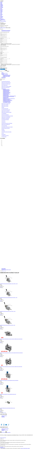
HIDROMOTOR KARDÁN (6, 99)
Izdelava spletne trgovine (3, 437)
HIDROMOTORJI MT (6, 94)
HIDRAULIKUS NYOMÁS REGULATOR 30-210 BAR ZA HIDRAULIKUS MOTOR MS (11, 366)
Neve (5, 412)
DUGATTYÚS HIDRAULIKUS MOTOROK (8, 96)
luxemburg (1, 17)
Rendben (22, 448)
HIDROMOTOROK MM (6, 89)
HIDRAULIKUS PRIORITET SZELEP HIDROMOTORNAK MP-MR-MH (9, 380)
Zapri (1, 80)
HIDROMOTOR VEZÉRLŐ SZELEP (7, 100)
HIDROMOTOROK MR (6, 91)
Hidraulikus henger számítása (6, 76)
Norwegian (1, 7)
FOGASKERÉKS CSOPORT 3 (7, 102)
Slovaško (1, 6)
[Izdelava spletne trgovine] (1, 438)
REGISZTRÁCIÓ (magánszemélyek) (6, 30)
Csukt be (7, 27)
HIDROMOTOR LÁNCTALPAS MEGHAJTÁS (9, 98)
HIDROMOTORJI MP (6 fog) (6, 92)
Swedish (1, 11)
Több (1, 314)
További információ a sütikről (26, 448)
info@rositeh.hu (8, 432)
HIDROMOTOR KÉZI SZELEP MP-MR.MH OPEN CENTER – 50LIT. (8, 297)
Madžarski (1, 4)
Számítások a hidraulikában (5, 74)
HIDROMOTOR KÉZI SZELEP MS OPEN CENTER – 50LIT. (7, 325)
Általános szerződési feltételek (5, 428)
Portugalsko (1, 9)
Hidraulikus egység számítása (6, 75)
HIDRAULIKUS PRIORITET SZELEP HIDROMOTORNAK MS (8, 394)
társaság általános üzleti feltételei (8, 43)
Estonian (1, 12)
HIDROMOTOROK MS (6, 93)
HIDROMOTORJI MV (6, 95)
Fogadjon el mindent (2, 447)
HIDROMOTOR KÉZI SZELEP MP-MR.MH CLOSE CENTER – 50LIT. (9, 283)
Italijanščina (1, 5)
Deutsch (1, 2)
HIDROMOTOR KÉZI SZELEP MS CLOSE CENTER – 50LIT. (7, 311)
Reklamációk (3, 429)
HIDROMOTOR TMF (5, 97)
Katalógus (3, 430)
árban (3, 412)
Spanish (1, 10)
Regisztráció (4, 65)
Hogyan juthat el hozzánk (5, 73)
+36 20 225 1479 (3, 432)
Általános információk (4, 415)
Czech (1, 15)
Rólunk (2, 72)
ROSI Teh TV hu (4, 77)
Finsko (1, 8)
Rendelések (3, 416)
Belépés (9, 27)
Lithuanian (1, 14)
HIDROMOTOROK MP (6, 90)
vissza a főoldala (3, 268)
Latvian (1, 13)
